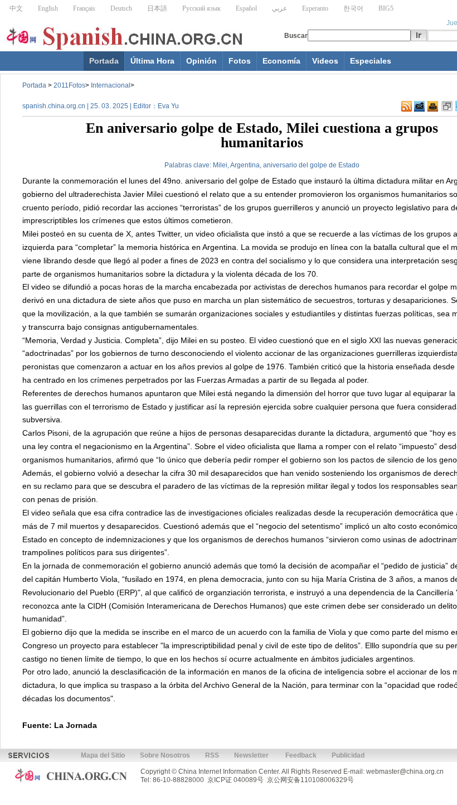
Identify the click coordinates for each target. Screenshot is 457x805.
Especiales (370, 60)
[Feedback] (419, 106)
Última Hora (152, 60)
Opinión (201, 60)
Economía (281, 60)
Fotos (240, 60)
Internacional (110, 85)
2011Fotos (69, 85)
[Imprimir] (432, 106)
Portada (104, 60)
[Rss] (406, 106)
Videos (325, 60)
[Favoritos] (447, 106)
